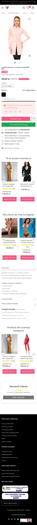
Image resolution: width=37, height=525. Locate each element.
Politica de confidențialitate (10, 432)
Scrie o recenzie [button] (18, 397)
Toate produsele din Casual (12, 318)
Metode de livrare (7, 451)
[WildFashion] (7, 8)
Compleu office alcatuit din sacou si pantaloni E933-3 (27, 357)
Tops (24, 318)
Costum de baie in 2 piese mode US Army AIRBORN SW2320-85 (27, 241)
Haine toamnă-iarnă (21, 312)
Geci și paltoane (7, 312)
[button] (7, 86)
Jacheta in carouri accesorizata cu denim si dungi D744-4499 (27, 185)
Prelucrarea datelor (7, 429)
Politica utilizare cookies (9, 435)
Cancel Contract (6, 441)
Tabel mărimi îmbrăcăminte (10, 470)
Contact (4, 460)
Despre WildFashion (8, 423)
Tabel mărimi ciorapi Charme (11, 476)
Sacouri (20, 315)
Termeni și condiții (7, 426)
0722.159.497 (25, 130)
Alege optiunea (9, 199)
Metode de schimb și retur (10, 457)
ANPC (3, 438)
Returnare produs (10, 503)
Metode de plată (7, 454)
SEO (22, 510)
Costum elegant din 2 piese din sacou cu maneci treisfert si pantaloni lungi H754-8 (8, 185)
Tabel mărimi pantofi (8, 473)
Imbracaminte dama (9, 315)
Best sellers (20, 309)
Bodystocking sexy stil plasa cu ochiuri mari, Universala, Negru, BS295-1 (9, 241)
